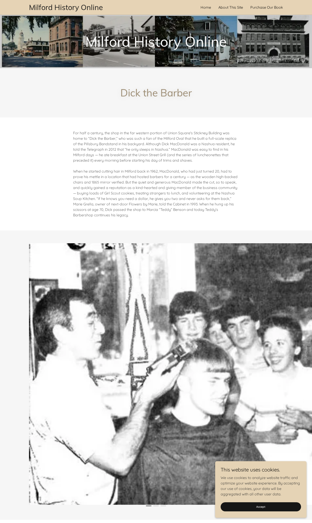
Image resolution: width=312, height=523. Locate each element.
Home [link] (206, 7)
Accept (260, 506)
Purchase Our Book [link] (266, 7)
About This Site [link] (230, 7)
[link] (92, 8)
